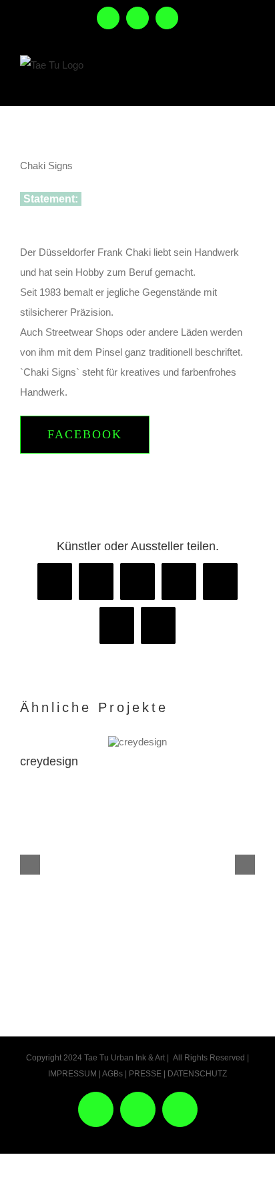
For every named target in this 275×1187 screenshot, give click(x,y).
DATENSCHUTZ (197, 1073)
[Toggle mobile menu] (247, 79)
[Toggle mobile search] (218, 79)
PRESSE (145, 1073)
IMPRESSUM (72, 1073)
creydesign (49, 761)
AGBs (112, 1073)
